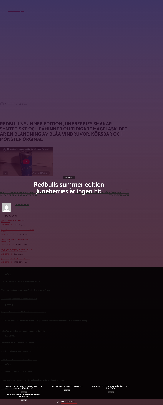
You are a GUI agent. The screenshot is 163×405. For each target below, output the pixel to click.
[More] (56, 110)
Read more (24, 392)
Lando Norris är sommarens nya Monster (23, 395)
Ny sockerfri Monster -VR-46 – (67, 386)
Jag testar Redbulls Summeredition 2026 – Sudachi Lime (24, 387)
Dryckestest (68, 178)
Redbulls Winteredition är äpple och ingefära (111, 387)
